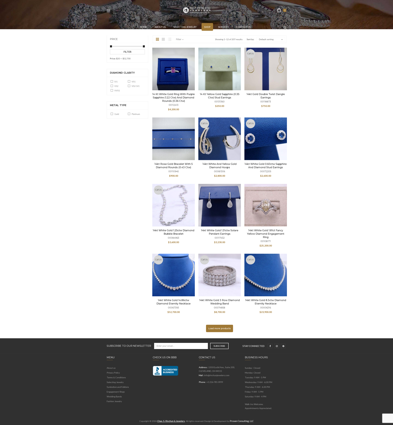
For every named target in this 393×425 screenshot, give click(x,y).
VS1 (134, 81)
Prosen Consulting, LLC (242, 421)
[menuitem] (143, 27)
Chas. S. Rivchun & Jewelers (171, 421)
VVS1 (117, 90)
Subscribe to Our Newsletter (129, 346)
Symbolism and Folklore (118, 387)
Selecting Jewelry (115, 382)
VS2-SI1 (136, 86)
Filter (127, 51)
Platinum (136, 114)
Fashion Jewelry (114, 401)
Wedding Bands (114, 396)
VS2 (116, 86)
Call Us (250, 53)
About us (111, 368)
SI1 (116, 81)
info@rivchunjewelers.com (216, 375)
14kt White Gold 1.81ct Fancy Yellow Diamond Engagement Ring (265, 234)
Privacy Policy (113, 372)
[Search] (285, 26)
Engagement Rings (116, 391)
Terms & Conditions (116, 377)
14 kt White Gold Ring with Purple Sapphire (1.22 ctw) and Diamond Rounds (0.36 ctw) (173, 97)
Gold (116, 114)
